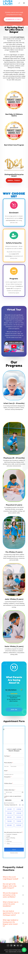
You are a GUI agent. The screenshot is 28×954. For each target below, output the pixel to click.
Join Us (14, 709)
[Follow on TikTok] (21, 945)
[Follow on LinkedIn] (17, 945)
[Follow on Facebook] (8, 945)
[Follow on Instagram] (11, 945)
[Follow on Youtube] (14, 945)
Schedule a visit (13, 19)
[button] (24, 950)
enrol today (14, 180)
